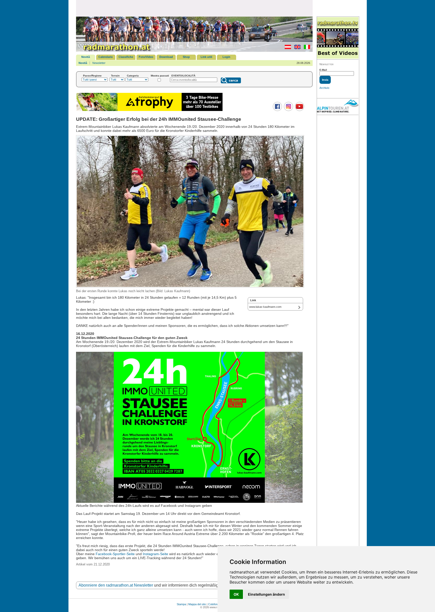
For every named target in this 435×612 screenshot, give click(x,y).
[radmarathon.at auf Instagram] (288, 109)
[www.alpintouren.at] (337, 106)
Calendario (105, 56)
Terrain (115, 75)
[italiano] (305, 48)
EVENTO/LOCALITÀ (183, 75)
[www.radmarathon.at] (114, 50)
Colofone (213, 604)
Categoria (133, 75)
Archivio (324, 87)
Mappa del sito (197, 604)
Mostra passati (160, 75)
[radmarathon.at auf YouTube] (299, 109)
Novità (85, 56)
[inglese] (296, 48)
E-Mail (323, 69)
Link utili (206, 56)
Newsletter (98, 62)
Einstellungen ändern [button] (266, 594)
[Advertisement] (194, 8)
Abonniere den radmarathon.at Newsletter (116, 585)
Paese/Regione (92, 75)
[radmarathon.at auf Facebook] (277, 109)
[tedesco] (286, 48)
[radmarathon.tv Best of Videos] (337, 38)
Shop (186, 56)
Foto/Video (146, 56)
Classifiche (126, 56)
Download (166, 56)
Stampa (181, 604)
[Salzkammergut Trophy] (150, 110)
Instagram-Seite (155, 554)
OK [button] (236, 594)
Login (226, 56)
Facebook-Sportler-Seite (115, 554)
